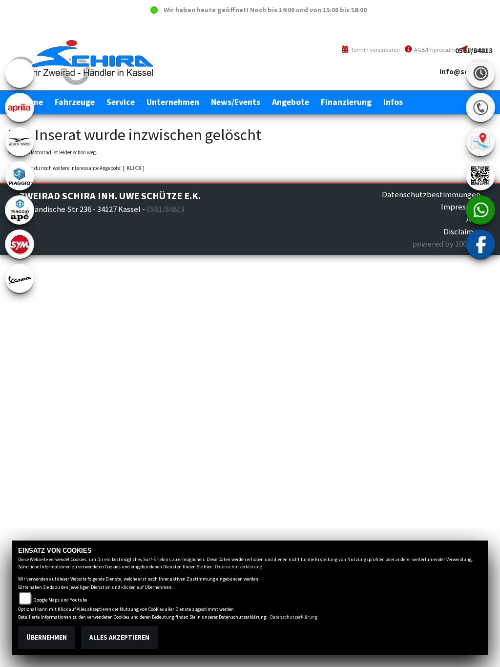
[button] (75, 102)
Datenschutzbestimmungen (431, 194)
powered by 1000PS (446, 243)
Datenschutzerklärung (238, 566)
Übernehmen (46, 637)
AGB (473, 218)
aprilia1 (19, 107)
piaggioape (19, 210)
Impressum (460, 206)
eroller (19, 73)
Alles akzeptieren (119, 637)
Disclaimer (461, 231)
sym (19, 244)
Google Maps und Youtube (60, 600)
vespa (19, 278)
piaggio (19, 175)
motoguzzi (19, 141)
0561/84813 (474, 50)
